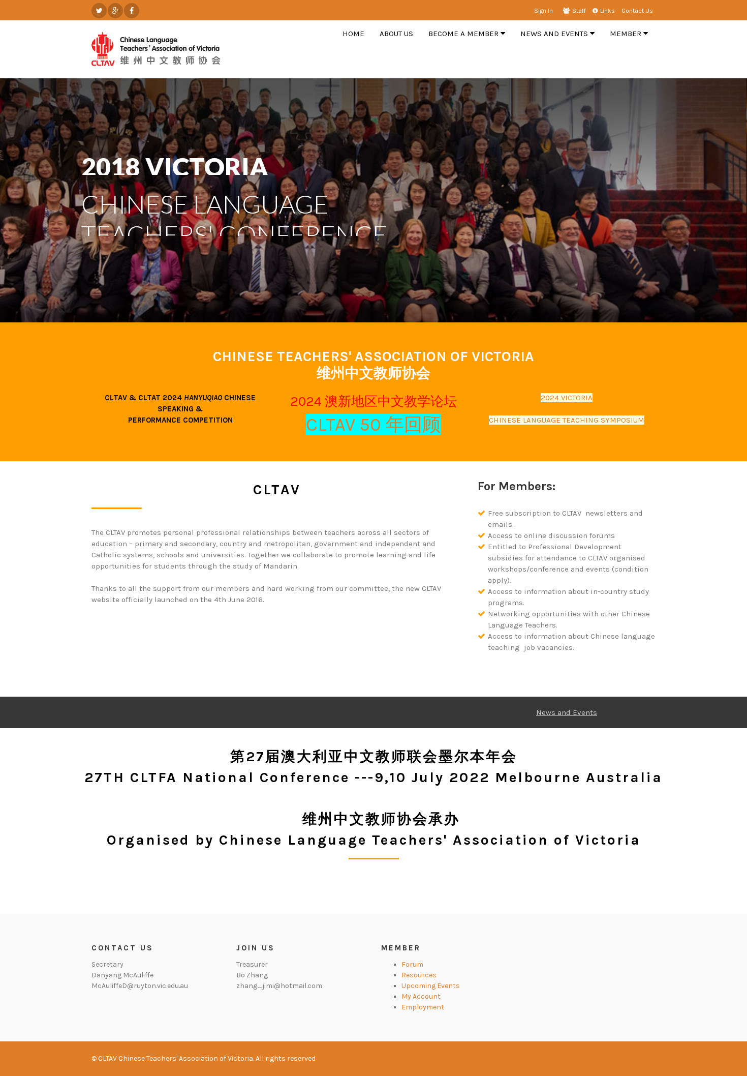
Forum (412, 964)
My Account (421, 996)
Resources (419, 975)
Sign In (543, 10)
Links (607, 10)
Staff (579, 10)
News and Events (566, 712)
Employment (422, 1007)
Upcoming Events (430, 985)
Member (401, 947)
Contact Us (637, 10)
